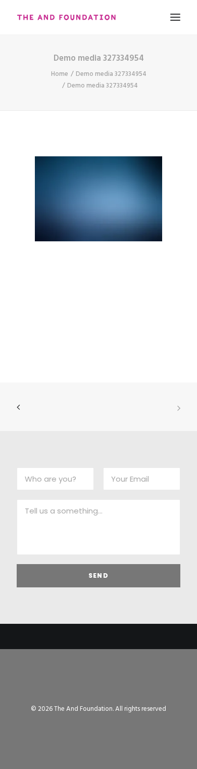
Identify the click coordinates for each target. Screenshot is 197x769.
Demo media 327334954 (111, 74)
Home (59, 74)
